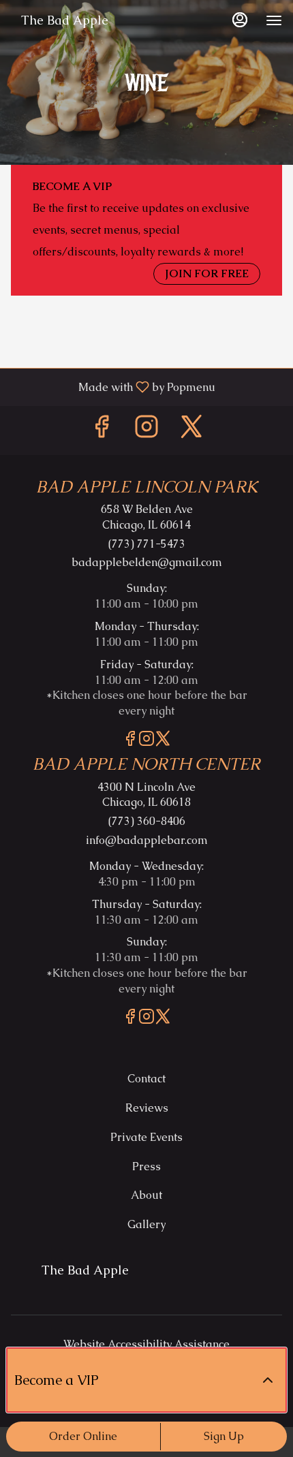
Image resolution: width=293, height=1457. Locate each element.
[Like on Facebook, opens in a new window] (101, 430)
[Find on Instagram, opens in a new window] (146, 430)
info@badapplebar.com (147, 840)
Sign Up (224, 1436)
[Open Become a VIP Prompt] (267, 1380)
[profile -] (240, 20)
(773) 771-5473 (146, 544)
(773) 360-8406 (146, 821)
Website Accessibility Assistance (146, 1344)
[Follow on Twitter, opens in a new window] (191, 430)
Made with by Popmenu (112, 386)
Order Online (83, 1436)
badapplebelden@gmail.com (147, 562)
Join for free (207, 273)
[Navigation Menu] (274, 20)
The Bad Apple (80, 1276)
